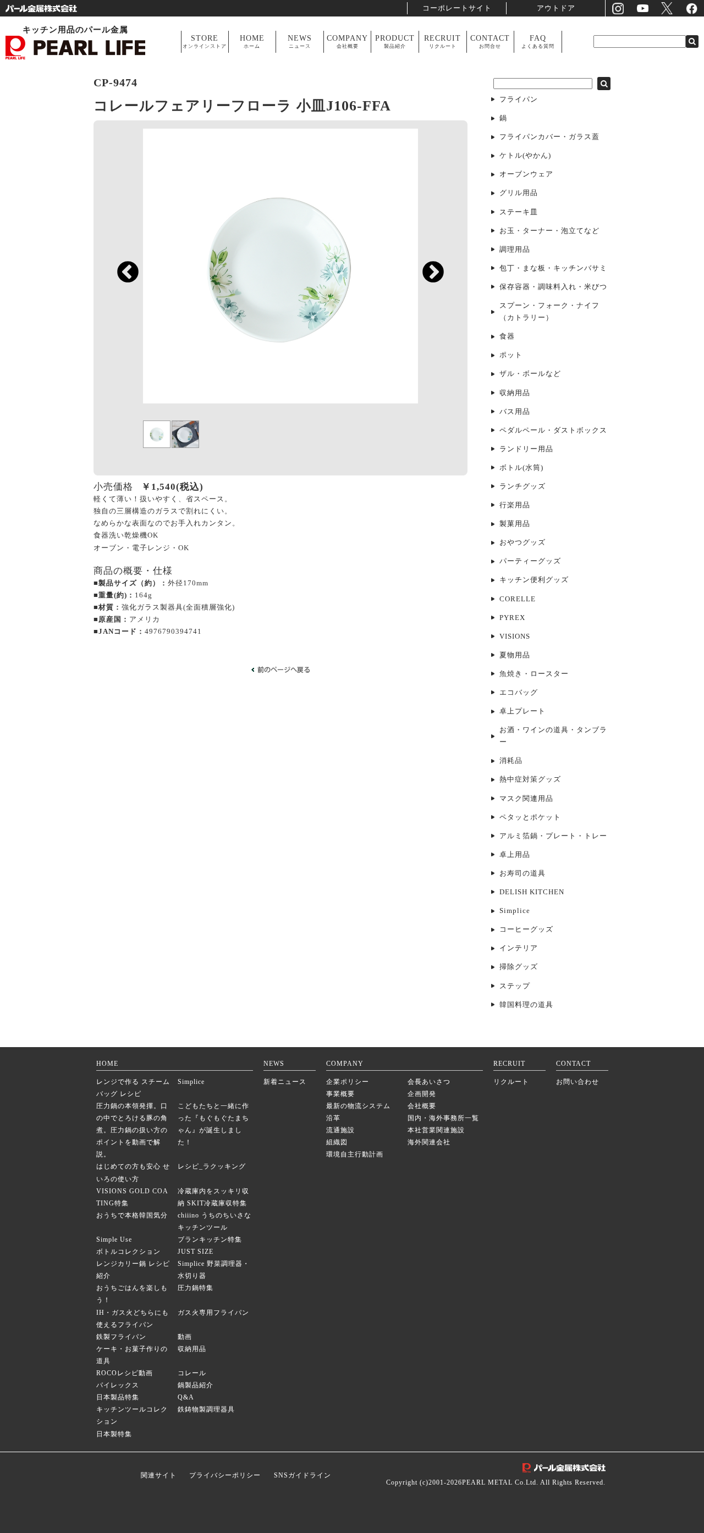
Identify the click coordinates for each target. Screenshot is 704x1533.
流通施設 (340, 1130)
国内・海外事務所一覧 (443, 1118)
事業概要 (340, 1094)
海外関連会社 (429, 1142)
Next (428, 267)
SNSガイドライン (302, 1475)
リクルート (511, 1082)
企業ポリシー (347, 1082)
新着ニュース (284, 1082)
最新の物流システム (358, 1106)
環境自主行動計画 (354, 1154)
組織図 (337, 1142)
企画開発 (422, 1094)
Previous (122, 267)
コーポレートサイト (457, 8)
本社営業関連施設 (436, 1130)
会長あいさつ (429, 1082)
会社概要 (422, 1106)
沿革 (333, 1118)
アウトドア (556, 8)
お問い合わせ (577, 1082)
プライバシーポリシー (225, 1475)
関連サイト (159, 1475)
